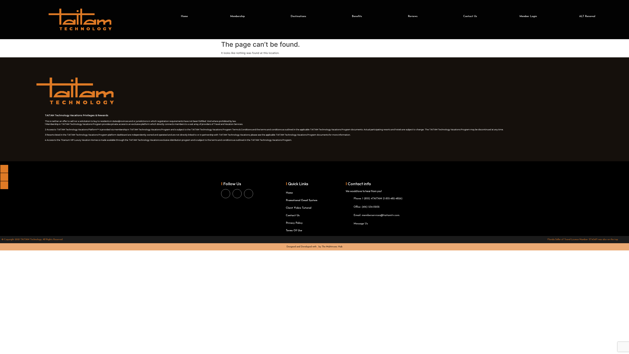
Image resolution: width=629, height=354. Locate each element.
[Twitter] (248, 193)
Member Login (528, 16)
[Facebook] (225, 193)
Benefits (357, 16)
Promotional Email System (301, 200)
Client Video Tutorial (298, 208)
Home (184, 16)
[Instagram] (237, 193)
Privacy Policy (294, 223)
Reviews (413, 16)
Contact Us (470, 16)
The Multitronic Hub (332, 247)
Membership (237, 16)
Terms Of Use (294, 230)
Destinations (298, 16)
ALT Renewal (587, 16)
